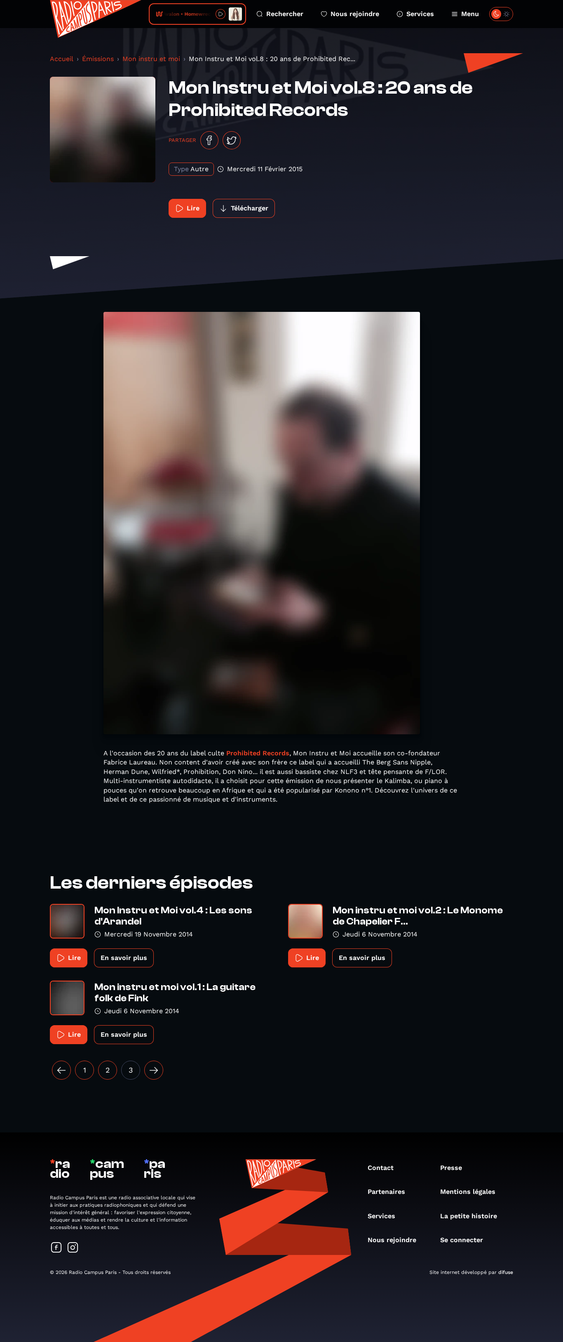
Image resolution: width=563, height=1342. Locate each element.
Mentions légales (467, 1192)
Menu (470, 14)
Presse (451, 1168)
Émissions (98, 59)
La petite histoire (468, 1216)
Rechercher (284, 14)
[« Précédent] (61, 1070)
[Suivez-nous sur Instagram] (73, 1248)
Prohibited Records (257, 753)
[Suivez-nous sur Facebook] (56, 1248)
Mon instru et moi (151, 59)
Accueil (61, 59)
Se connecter (461, 1240)
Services (420, 14)
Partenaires (386, 1192)
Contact (381, 1168)
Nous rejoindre (355, 14)
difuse (505, 1272)
